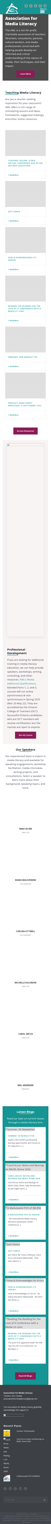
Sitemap (33, 1514)
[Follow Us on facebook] (5, 1489)
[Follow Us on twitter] (20, 1489)
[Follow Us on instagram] (15, 1489)
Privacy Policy (22, 1514)
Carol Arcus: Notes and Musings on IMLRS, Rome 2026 (24, 1177)
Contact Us (27, 1518)
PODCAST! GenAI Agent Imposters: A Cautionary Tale (24, 404)
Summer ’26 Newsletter (21, 1136)
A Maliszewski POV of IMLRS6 (23, 1214)
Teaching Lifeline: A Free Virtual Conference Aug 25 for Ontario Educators (25, 163)
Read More (14, 175)
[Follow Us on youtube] (25, 1489)
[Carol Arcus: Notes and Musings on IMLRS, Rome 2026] (25, 1167)
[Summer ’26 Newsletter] (25, 1129)
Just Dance (14, 211)
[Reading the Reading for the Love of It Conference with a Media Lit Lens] (25, 288)
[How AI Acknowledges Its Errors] (25, 240)
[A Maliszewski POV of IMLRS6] (25, 1208)
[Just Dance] (25, 194)
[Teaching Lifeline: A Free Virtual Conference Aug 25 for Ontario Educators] (25, 143)
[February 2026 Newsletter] (25, 339)
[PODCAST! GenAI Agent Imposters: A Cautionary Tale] (25, 385)
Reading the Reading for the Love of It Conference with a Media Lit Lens (24, 308)
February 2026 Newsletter (22, 357)
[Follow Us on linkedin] (10, 1489)
